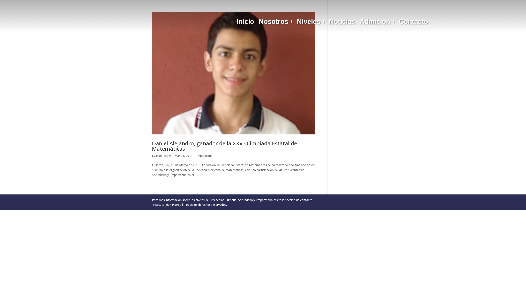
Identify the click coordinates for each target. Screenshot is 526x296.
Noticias (342, 22)
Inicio (245, 22)
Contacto (413, 22)
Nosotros (273, 22)
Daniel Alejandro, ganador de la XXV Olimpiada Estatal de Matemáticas (224, 146)
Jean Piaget (163, 156)
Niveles (308, 22)
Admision (375, 22)
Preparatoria (204, 156)
